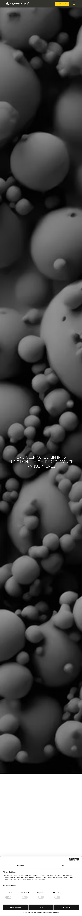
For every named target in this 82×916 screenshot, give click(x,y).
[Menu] (74, 4)
